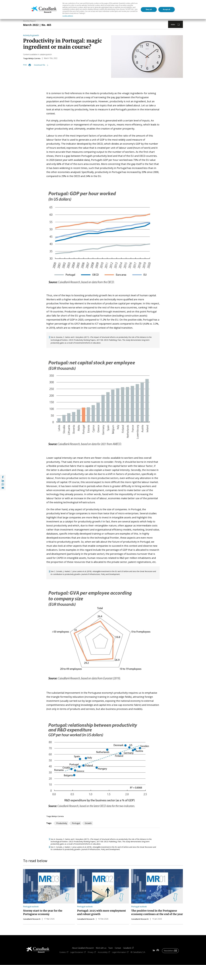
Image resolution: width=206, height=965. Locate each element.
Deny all (149, 9)
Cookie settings (67, 16)
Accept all (166, 9)
